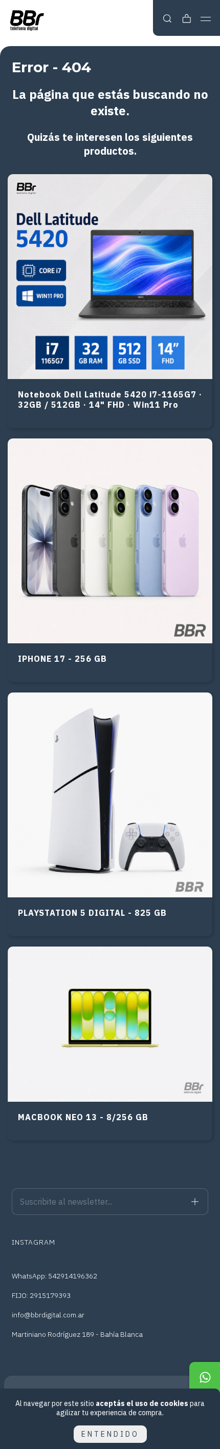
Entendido (110, 1434)
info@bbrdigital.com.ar (48, 1314)
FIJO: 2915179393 (41, 1295)
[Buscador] (167, 19)
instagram (33, 1242)
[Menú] (206, 19)
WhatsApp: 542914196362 (54, 1275)
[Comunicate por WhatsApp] (204, 1377)
